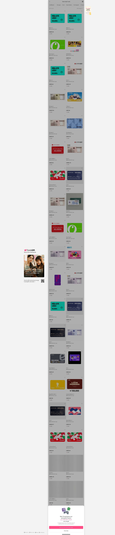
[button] (26, 532)
